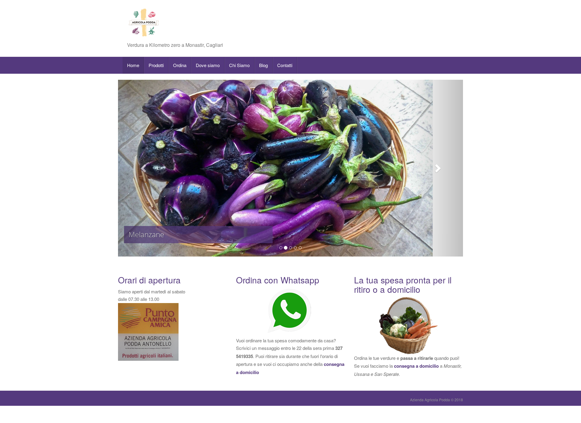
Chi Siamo (239, 65)
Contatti (284, 65)
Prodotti (156, 65)
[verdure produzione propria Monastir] (408, 325)
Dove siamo (208, 65)
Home (133, 65)
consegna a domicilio (416, 366)
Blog (263, 65)
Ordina (179, 65)
